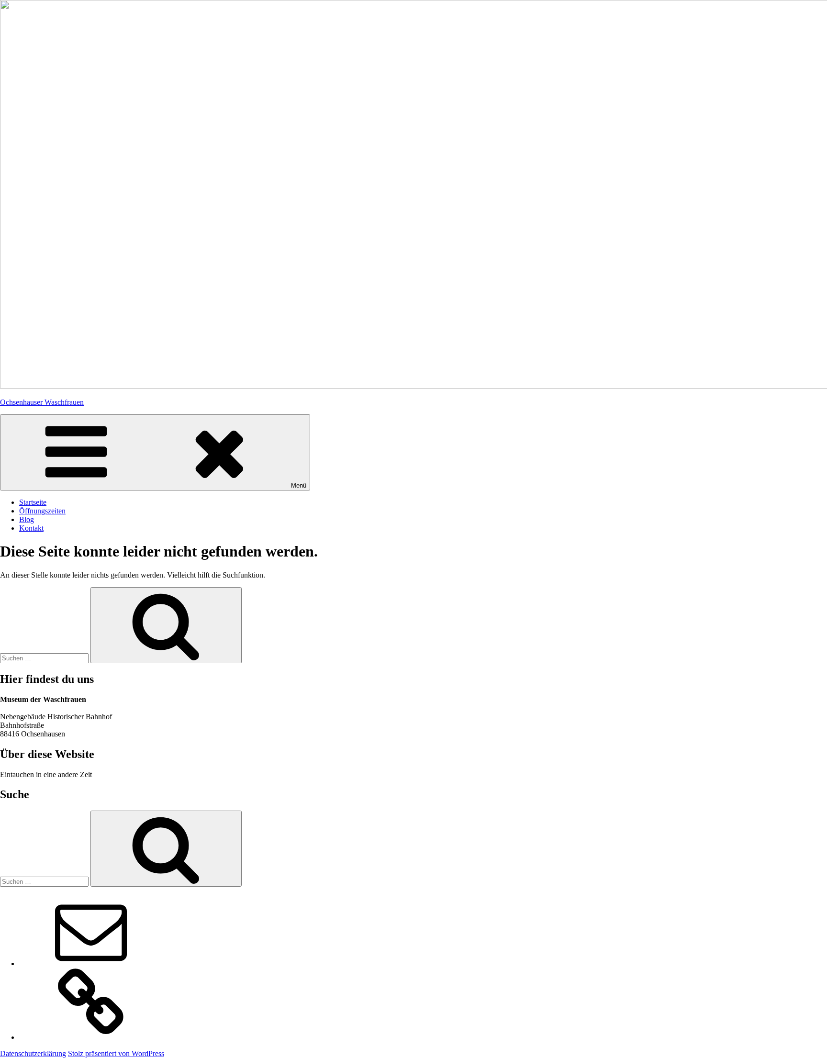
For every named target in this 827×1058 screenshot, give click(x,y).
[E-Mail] (91, 963)
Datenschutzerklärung (33, 1053)
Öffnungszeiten (42, 511)
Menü (298, 485)
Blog (26, 519)
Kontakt (31, 528)
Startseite (32, 502)
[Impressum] (91, 1037)
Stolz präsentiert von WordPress (116, 1053)
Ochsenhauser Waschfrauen (42, 402)
